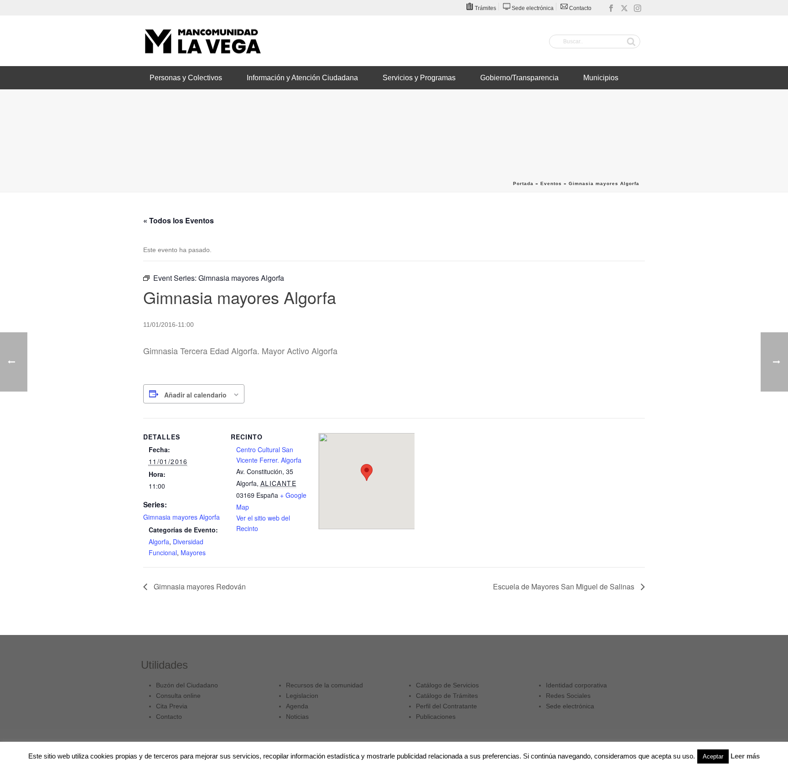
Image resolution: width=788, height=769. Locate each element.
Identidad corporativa (576, 685)
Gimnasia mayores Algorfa (181, 516)
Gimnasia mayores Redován (199, 586)
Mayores (193, 552)
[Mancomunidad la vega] (202, 41)
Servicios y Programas (419, 78)
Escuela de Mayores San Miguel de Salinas (564, 586)
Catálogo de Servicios (447, 685)
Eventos (551, 183)
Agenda (297, 706)
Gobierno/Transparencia (519, 78)
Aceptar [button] (713, 756)
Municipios (600, 78)
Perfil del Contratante (446, 706)
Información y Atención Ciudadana (302, 78)
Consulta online (178, 695)
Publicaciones (436, 716)
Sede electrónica (570, 706)
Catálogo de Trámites (447, 695)
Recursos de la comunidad (324, 685)
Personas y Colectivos (186, 78)
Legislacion (302, 695)
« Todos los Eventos (178, 220)
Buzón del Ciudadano (187, 685)
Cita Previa (171, 706)
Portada (523, 183)
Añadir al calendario (195, 394)
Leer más (745, 756)
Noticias (297, 716)
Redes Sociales (568, 695)
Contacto (169, 716)
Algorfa (159, 541)
